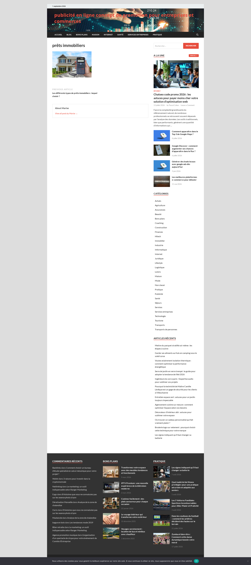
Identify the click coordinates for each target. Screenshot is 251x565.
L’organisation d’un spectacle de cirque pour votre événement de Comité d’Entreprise (74, 538)
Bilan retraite (58, 527)
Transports (160, 325)
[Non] (247, 561)
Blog (69, 35)
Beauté (158, 214)
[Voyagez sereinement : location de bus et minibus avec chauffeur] (111, 529)
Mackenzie (57, 518)
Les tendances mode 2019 (81, 522)
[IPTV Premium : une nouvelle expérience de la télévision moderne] (111, 483)
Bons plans (81, 35)
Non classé (160, 285)
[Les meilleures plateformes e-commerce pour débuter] (162, 177)
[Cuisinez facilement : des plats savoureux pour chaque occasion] (111, 499)
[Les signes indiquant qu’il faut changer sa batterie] (161, 467)
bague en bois (58, 522)
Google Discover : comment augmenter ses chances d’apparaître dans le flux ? (185, 149)
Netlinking (57, 486)
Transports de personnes (166, 329)
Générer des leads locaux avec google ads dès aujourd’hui (183, 164)
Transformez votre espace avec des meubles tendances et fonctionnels (134, 470)
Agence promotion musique (64, 535)
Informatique (161, 249)
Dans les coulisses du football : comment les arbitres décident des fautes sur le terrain (185, 520)
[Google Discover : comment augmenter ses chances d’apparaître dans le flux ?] (162, 146)
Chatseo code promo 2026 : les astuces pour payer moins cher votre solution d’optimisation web (176, 98)
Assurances (160, 209)
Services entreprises (138, 35)
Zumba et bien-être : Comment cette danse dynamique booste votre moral (183, 538)
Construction (161, 227)
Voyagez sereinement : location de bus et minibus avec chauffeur (133, 532)
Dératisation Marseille (62, 502)
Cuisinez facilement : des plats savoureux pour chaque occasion (134, 501)
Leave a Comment (188, 105)
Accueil (58, 35)
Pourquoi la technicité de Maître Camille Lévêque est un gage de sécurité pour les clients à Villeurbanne (176, 389)
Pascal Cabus (174, 105)
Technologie (160, 316)
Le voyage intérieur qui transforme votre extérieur (134, 515)
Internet (108, 35)
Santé (120, 35)
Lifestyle (158, 263)
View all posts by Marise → (66, 113)
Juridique (159, 258)
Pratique (157, 35)
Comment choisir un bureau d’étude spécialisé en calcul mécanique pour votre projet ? (74, 470)
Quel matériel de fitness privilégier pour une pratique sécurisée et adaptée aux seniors (185, 486)
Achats (158, 201)
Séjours (158, 303)
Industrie (159, 245)
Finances (159, 232)
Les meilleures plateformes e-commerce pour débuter (184, 178)
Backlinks (56, 467)
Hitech (158, 236)
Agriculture (160, 205)
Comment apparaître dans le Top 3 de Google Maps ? (185, 132)
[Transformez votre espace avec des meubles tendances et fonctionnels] (111, 467)
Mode (157, 280)
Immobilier (160, 240)
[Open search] (197, 35)
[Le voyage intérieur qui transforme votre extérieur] (111, 514)
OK (196, 561)
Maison (95, 35)
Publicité (159, 294)
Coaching (159, 223)
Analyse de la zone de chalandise (81, 518)
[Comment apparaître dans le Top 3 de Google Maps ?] (162, 131)
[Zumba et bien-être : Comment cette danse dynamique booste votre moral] (161, 534)
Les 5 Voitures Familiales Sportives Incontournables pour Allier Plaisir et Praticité (185, 503)
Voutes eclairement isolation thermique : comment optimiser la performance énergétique (173, 363)
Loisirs (158, 272)
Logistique (159, 267)
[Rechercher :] (176, 46)
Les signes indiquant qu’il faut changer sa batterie (185, 468)
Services (158, 307)
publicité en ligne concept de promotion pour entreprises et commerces (124, 18)
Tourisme (159, 320)
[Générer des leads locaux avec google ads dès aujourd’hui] (162, 161)
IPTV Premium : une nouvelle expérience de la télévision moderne (134, 486)
